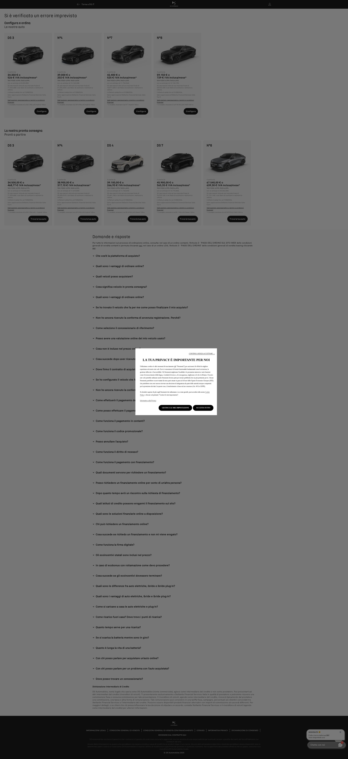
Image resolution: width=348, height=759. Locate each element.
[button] (202, 354)
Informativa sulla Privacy (148, 401)
